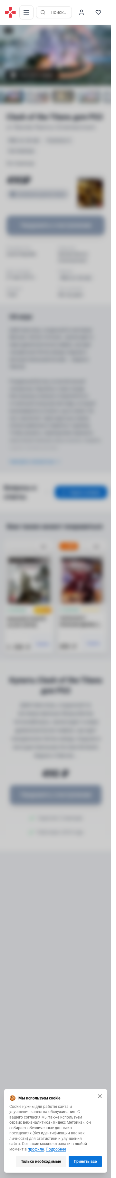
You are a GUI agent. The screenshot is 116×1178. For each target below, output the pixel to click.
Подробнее (56, 1149)
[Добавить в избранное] (43, 547)
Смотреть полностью (31, 461)
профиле (36, 1149)
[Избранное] (98, 12)
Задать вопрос (85, 492)
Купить (43, 644)
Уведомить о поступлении (55, 225)
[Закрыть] (100, 1096)
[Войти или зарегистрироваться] (81, 12)
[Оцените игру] (8, 30)
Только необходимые (41, 1161)
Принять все (85, 1161)
